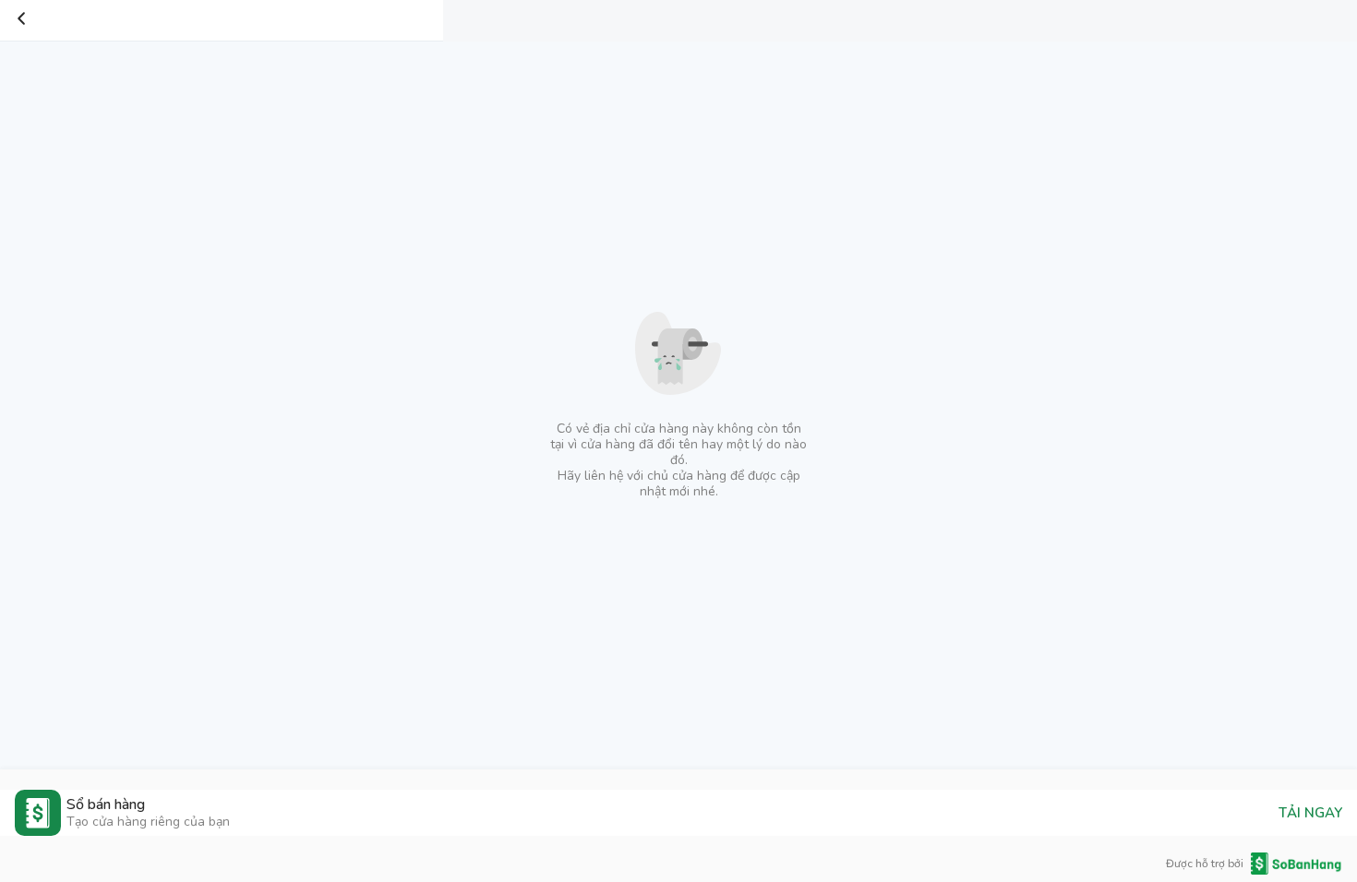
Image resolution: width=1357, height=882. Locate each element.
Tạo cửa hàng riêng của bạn (148, 821)
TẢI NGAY (1310, 813)
